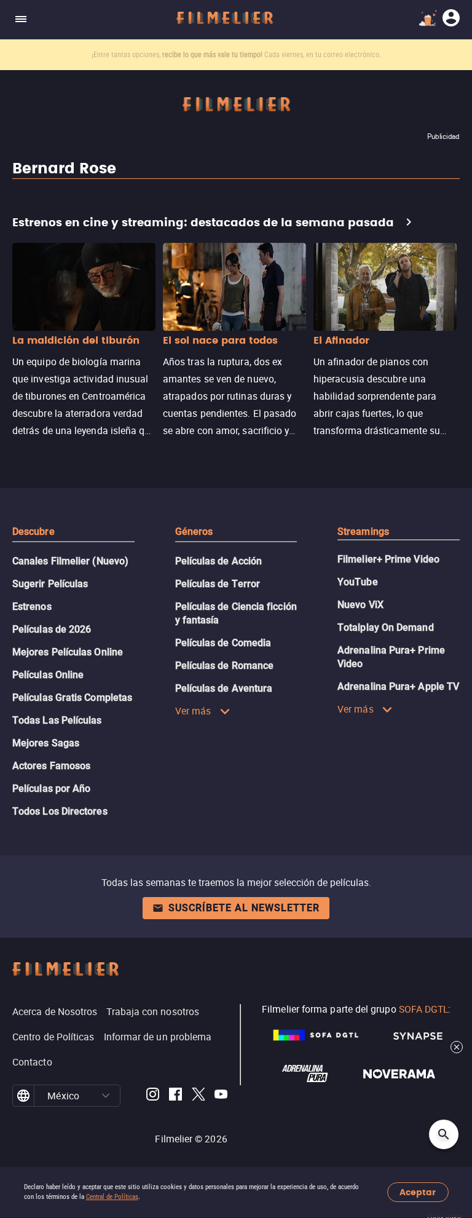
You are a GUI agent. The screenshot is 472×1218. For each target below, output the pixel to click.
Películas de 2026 (51, 629)
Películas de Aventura (224, 688)
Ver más (193, 711)
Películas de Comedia (223, 643)
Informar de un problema (158, 1036)
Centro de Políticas (53, 1036)
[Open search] (443, 1134)
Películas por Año (51, 788)
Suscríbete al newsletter (244, 908)
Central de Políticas (112, 1197)
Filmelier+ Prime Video (388, 559)
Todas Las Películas (57, 720)
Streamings (363, 531)
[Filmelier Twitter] (198, 1096)
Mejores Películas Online (67, 652)
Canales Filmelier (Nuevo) (70, 561)
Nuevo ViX (360, 605)
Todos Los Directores (60, 811)
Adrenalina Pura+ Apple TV (398, 686)
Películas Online (48, 675)
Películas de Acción (218, 561)
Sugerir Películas (50, 584)
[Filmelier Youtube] (220, 1096)
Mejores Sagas (45, 743)
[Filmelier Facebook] (175, 1096)
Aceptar (417, 1192)
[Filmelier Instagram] (152, 1096)
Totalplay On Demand (385, 627)
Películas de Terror (218, 584)
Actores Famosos (51, 766)
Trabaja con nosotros (152, 1011)
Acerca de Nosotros (54, 1011)
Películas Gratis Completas (72, 697)
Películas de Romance (224, 665)
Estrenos (32, 606)
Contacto (32, 1062)
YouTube (357, 582)
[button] (106, 1095)
